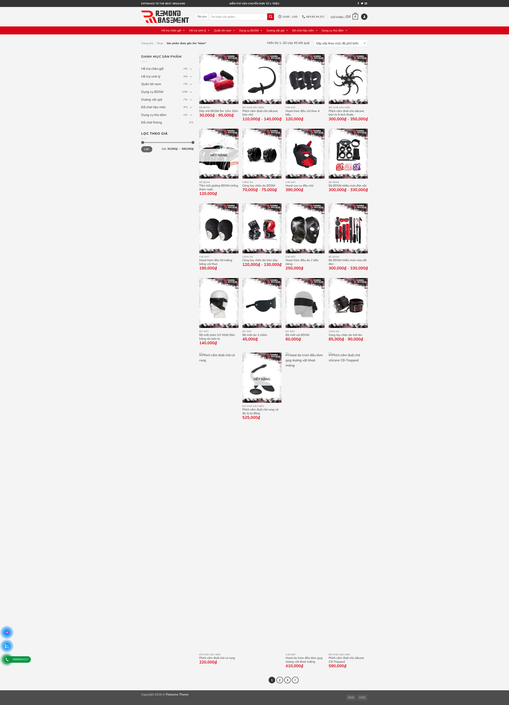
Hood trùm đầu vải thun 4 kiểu (303, 113)
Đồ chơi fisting (151, 122)
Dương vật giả (275, 30)
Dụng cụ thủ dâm (333, 30)
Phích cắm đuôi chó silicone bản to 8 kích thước (346, 113)
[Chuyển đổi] (191, 68)
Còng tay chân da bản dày (260, 260)
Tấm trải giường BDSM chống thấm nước (218, 187)
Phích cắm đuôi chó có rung (217, 658)
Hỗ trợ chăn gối (171, 30)
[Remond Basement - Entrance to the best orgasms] (165, 17)
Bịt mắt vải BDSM (297, 335)
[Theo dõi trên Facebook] (358, 3)
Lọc (146, 149)
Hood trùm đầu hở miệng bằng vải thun (215, 262)
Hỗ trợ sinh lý (197, 30)
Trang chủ (147, 43)
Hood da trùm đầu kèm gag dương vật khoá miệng (304, 659)
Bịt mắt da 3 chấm (254, 335)
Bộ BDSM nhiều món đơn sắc (348, 185)
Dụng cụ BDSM (249, 30)
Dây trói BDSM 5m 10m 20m (218, 111)
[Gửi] (270, 16)
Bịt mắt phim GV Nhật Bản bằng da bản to (217, 336)
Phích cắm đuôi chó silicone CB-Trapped (346, 659)
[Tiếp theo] (295, 680)
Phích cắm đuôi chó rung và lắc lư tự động (260, 411)
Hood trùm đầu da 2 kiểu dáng (302, 262)
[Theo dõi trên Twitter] (362, 3)
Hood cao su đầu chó (299, 185)
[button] (344, 16)
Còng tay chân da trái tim (345, 335)
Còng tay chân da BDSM (258, 185)
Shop (160, 43)
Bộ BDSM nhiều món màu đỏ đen (348, 262)
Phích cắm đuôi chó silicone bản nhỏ (260, 113)
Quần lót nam (222, 30)
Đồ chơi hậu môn (303, 30)
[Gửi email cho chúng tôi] (366, 3)
